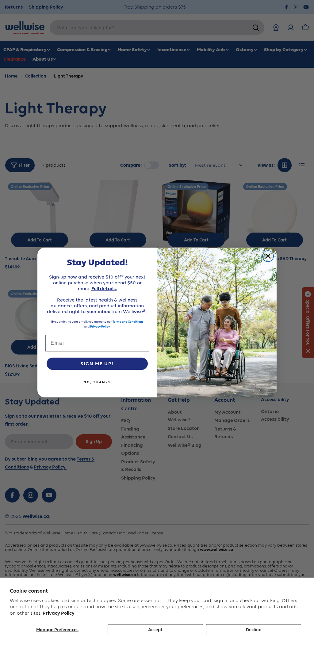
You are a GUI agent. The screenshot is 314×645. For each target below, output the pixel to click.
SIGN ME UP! (97, 363)
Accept (155, 629)
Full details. (104, 288)
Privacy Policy (59, 613)
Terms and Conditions (128, 322)
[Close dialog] (268, 256)
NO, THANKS (97, 382)
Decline (253, 629)
